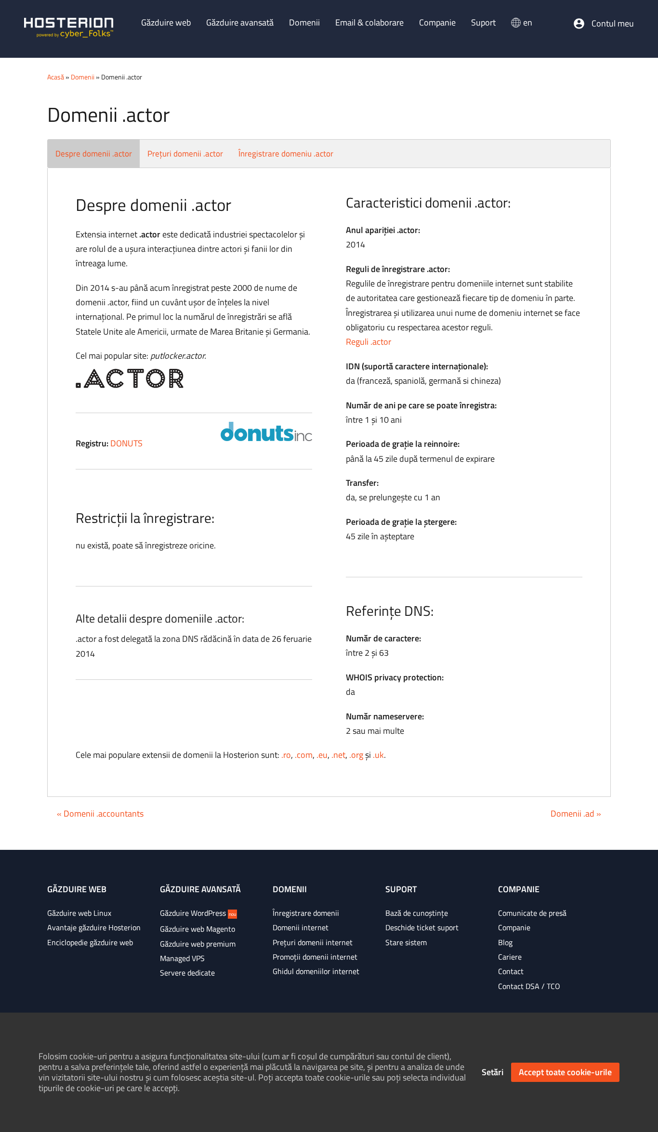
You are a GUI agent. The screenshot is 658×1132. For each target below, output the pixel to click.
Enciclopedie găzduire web (90, 942)
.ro (286, 754)
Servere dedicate (187, 972)
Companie (514, 927)
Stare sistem (406, 942)
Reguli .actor (368, 341)
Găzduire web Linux (79, 913)
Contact (511, 971)
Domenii (82, 77)
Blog (505, 942)
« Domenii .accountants (100, 813)
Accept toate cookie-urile (565, 1072)
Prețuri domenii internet (313, 942)
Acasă (55, 77)
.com (304, 754)
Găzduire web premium (198, 944)
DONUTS (126, 443)
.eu (322, 754)
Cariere (510, 957)
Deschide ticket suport (422, 927)
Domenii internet (301, 927)
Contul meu (613, 23)
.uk (378, 754)
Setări (492, 1072)
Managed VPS (182, 958)
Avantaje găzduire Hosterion (94, 927)
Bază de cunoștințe (416, 913)
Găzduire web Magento (197, 929)
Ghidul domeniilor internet (316, 971)
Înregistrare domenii (306, 913)
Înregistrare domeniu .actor (285, 153)
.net (338, 754)
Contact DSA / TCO (529, 986)
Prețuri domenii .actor (185, 153)
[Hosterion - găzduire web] (68, 29)
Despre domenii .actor (93, 153)
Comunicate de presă (532, 913)
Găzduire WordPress (198, 913)
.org (356, 754)
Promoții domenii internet (315, 957)
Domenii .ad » (576, 813)
